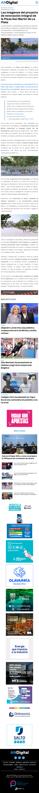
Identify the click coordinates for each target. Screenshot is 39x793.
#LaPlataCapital (18, 114)
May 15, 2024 (29, 119)
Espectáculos (23, 764)
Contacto (22, 769)
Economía (12, 762)
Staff (16, 769)
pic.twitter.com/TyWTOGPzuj (16, 116)
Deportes (33, 762)
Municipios (26, 762)
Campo (16, 764)
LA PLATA (21, 61)
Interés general (8, 764)
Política (5, 762)
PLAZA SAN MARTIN (33, 61)
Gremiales (19, 762)
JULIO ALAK (25, 61)
